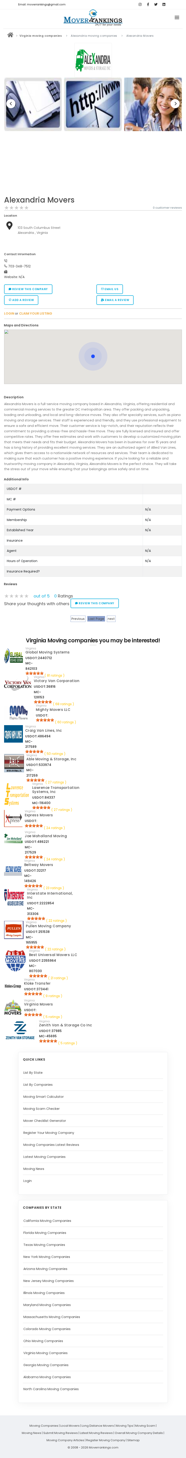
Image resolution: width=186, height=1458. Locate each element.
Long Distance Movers (98, 1426)
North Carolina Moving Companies (51, 1389)
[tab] (91, 325)
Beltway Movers (38, 864)
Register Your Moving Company (48, 1132)
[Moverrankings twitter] (156, 4)
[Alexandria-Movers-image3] (93, 104)
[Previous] (10, 103)
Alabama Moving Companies (47, 1377)
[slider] (16, 207)
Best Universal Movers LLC (53, 954)
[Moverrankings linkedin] (164, 4)
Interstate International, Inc (50, 895)
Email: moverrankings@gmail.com (42, 4)
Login (27, 1181)
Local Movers (70, 1426)
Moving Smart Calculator (43, 1096)
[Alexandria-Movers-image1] (153, 104)
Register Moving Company (105, 1440)
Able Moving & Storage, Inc (51, 759)
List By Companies (38, 1084)
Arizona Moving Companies (45, 1269)
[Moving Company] (10, 36)
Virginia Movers (38, 1004)
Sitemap (133, 1440)
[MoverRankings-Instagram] (140, 4)
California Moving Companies (47, 1220)
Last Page (96, 618)
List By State (33, 1072)
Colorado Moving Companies (47, 1329)
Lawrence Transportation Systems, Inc (56, 789)
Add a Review (23, 300)
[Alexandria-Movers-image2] (33, 104)
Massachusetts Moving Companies (51, 1317)
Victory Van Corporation (57, 680)
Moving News (33, 1169)
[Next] (175, 103)
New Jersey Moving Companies (48, 1281)
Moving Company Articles (65, 1440)
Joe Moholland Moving (46, 836)
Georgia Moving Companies (46, 1365)
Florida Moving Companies (44, 1232)
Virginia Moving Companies (45, 1353)
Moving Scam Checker (41, 1108)
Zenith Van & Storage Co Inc (65, 1025)
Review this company (30, 289)
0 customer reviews (167, 207)
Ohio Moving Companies (43, 1341)
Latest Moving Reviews (96, 1433)
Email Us (111, 289)
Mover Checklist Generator (44, 1120)
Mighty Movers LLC (53, 709)
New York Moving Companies (46, 1257)
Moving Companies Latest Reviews (51, 1144)
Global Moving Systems (47, 652)
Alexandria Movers (39, 200)
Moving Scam (145, 1426)
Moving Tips (124, 1426)
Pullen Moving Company (48, 926)
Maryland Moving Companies (47, 1305)
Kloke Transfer (37, 983)
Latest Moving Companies (44, 1157)
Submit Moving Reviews (60, 1433)
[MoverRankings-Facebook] (148, 4)
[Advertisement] (93, 164)
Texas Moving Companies (44, 1245)
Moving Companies (43, 1426)
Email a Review (116, 300)
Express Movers (39, 815)
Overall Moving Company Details (139, 1433)
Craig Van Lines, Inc (43, 730)
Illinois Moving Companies (44, 1293)
